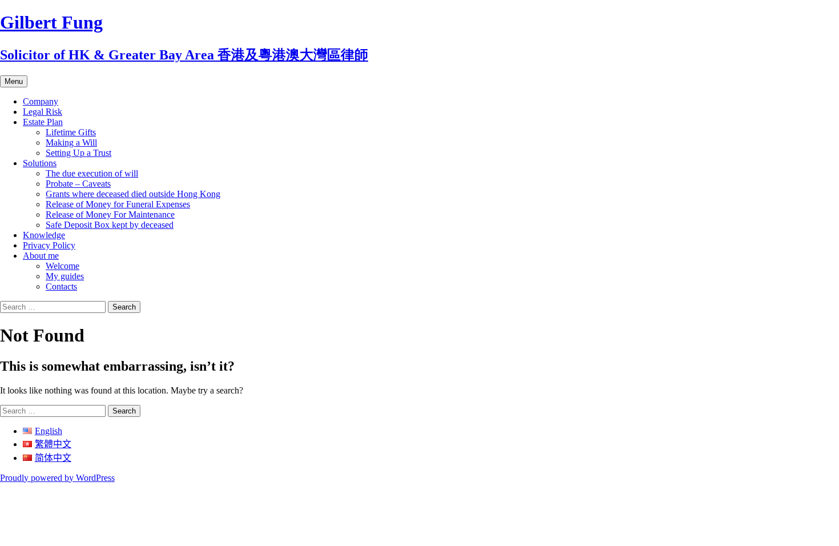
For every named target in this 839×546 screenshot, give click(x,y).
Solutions (40, 163)
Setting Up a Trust (78, 153)
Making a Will (71, 142)
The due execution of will (92, 173)
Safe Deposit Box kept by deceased (110, 225)
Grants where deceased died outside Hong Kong (133, 194)
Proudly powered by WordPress (57, 478)
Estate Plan (43, 122)
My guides (65, 276)
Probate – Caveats (78, 183)
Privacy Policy (49, 245)
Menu (14, 81)
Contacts (61, 286)
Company (40, 101)
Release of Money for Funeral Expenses (118, 204)
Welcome (62, 266)
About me (41, 255)
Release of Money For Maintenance (110, 214)
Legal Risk (42, 112)
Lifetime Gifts (71, 132)
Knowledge (44, 235)
